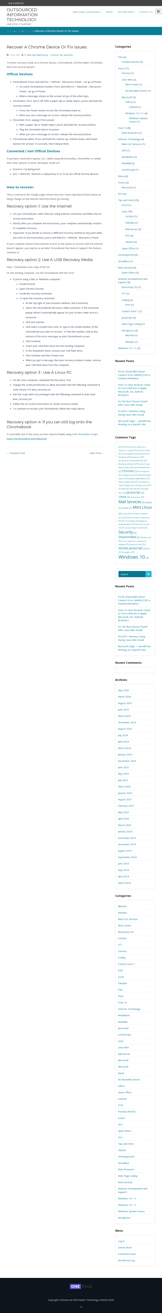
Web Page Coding (131, 324)
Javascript (127, 317)
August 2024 (125, 728)
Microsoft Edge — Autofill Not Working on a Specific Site (134, 422)
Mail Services (131, 501)
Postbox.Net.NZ (130, 61)
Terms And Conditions (87, 11)
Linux (124, 211)
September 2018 (127, 857)
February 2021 (126, 805)
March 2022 (124, 786)
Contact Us (146, 12)
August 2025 (125, 703)
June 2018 (123, 863)
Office (128, 102)
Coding (125, 300)
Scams (121, 182)
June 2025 (123, 709)
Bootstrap (124, 457)
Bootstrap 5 (137, 457)
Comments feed (127, 1254)
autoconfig (128, 454)
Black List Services (132, 144)
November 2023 (127, 760)
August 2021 (125, 799)
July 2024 (123, 735)
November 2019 (127, 844)
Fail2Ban (129, 222)
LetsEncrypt (128, 169)
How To (122, 127)
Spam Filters (128, 272)
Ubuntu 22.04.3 (137, 544)
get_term (133, 485)
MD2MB (127, 508)
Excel (124, 205)
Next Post (97, 453)
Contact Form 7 (130, 311)
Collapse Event (130, 475)
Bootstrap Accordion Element (132, 461)
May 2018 (123, 870)
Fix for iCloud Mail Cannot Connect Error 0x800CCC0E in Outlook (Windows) (134, 375)
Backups (129, 341)
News (109, 12)
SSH (127, 235)
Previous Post (16, 453)
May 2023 (123, 773)
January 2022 (125, 793)
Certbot (129, 216)
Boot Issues (132, 84)
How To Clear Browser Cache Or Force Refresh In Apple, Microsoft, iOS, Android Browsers (134, 389)
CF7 (124, 293)
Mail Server (131, 229)
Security (127, 532)
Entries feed (124, 1247)
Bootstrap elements (128, 464)
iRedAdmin (127, 156)
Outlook (133, 106)
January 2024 (125, 754)
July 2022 (123, 780)
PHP (127, 304)
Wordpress (128, 330)
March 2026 (124, 696)
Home (10, 30)
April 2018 (123, 876)
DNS (124, 150)
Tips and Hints (126, 12)
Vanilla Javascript (132, 548)
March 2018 (124, 882)
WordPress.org (126, 1260)
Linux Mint (127, 79)
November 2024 (127, 722)
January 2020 (125, 831)
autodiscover (142, 454)
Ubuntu (129, 241)
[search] (148, 574)
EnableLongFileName (139, 478)
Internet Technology (129, 139)
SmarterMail (129, 537)
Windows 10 (133, 557)
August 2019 (125, 850)
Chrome (28, 30)
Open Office (128, 248)
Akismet (129, 335)
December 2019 (127, 838)
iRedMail (126, 163)
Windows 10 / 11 (134, 113)
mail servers (137, 497)
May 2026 (123, 690)
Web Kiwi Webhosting (37, 55)
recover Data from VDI (136, 528)
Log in (121, 1241)
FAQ (120, 57)
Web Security (125, 267)
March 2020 (124, 825)
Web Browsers (130, 132)
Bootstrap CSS (129, 287)
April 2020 (123, 818)
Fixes (19, 30)
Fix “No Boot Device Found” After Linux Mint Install (133, 403)
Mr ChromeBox (82, 434)
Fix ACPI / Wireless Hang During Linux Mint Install (131, 413)
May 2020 (123, 812)
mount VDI (128, 514)
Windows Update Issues (131, 1211)
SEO (120, 193)
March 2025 (124, 716)
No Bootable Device (136, 90)
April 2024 (123, 741)
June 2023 (123, 767)
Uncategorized (126, 254)
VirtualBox (123, 261)
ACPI (122, 447)
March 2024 (124, 748)
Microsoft (127, 97)
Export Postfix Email (128, 482)
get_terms (145, 485)
